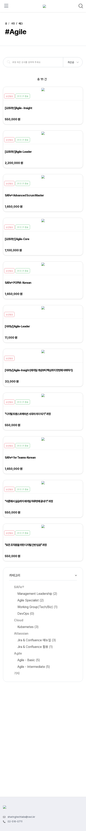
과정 (13, 23)
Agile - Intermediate (33, 667)
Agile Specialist (30, 600)
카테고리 (14, 575)
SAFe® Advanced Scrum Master (24, 195)
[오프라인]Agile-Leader (18, 151)
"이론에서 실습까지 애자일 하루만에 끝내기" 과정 (29, 501)
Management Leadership (37, 594)
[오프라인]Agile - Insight (18, 108)
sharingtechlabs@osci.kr (21, 817)
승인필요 (9, 96)
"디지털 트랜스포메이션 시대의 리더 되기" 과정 (28, 414)
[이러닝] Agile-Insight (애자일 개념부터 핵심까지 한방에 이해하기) (39, 370)
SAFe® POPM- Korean (18, 282)
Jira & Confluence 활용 (35, 647)
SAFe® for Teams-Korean (20, 457)
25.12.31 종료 (22, 96)
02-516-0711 (15, 821)
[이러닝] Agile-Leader (17, 326)
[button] (73, 61)
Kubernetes (28, 627)
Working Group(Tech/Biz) (37, 607)
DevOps (25, 614)
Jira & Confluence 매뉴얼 (36, 640)
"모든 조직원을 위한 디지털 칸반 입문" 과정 (26, 544)
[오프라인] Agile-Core (17, 239)
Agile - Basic (28, 660)
